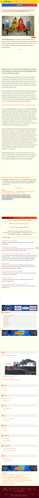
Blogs (5, 7)
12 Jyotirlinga (11, 476)
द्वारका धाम (7, 376)
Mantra (14, 488)
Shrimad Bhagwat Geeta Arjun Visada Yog (25, 191)
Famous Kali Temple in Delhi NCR (23, 474)
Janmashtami (19, 188)
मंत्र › (4, 415)
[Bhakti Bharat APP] (36, 247)
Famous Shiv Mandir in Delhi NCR (9, 480)
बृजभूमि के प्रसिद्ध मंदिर (6, 438)
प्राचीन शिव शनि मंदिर (9, 379)
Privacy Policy (22, 489)
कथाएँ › (5, 395)
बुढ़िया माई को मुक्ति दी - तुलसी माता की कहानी (9, 448)
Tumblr (20, 494)
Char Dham (5, 476)
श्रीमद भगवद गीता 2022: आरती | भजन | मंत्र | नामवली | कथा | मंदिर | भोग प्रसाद (18, 105)
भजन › (4, 405)
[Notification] (38, 1)
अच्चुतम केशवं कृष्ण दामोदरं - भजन (8, 408)
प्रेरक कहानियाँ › (7, 445)
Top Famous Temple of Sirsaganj (8, 483)
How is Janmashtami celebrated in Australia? (12, 271)
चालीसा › (5, 425)
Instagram (11, 494)
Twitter (16, 494)
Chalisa (10, 488)
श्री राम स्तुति (5, 388)
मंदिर (4, 352)
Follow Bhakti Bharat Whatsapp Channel (20, 223)
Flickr (29, 494)
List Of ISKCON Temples (25, 477)
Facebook (6, 494)
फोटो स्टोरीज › (6, 435)
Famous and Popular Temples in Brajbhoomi (11, 477)
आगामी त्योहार (6, 312)
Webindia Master (25, 495)
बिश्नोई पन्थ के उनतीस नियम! (7, 458)
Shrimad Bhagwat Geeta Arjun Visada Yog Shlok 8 (14, 193)
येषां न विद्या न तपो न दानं (6, 420)
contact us (34, 232)
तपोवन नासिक (7, 355)
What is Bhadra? (5, 263)
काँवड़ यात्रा (6, 321)
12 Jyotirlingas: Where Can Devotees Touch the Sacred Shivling (16, 253)
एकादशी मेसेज (19, 5)
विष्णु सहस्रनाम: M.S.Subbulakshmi (9, 418)
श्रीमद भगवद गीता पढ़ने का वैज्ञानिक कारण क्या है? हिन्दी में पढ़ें (16, 177)
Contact (16, 489)
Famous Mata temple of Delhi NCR (9, 474)
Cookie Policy (28, 489)
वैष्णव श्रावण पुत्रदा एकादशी (9, 315)
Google (33, 494)
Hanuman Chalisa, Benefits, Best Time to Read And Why (14, 284)
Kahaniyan (29, 488)
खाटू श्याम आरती (5, 390)
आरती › (5, 385)
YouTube (24, 494)
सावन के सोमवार (7, 317)
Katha (18, 488)
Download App (21, 491)
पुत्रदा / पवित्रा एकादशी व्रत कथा (8, 398)
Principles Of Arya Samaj (7, 277)
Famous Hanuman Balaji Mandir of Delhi (24, 480)
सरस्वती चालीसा (5, 430)
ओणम (5, 326)
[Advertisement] (19, 168)
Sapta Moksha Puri (19, 476)
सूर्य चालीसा (4, 428)
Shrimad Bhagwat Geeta (8, 191)
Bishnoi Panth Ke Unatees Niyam (9, 240)
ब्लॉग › (4, 455)
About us (12, 489)
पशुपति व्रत (6, 319)
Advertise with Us (5, 489)
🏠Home (5, 488)
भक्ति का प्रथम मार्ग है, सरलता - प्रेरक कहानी (9, 450)
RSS (34, 489)
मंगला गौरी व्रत (7, 324)
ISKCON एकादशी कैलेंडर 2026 (8, 460)
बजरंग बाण (4, 410)
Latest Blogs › (7, 237)
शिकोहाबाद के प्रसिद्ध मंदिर (7, 440)
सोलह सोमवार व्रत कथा (6, 400)
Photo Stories (23, 488)
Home (2, 7)
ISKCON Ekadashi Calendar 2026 (9, 247)
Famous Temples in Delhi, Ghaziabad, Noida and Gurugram (13, 481)
